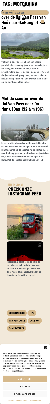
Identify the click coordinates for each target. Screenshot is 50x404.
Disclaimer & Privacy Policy (17, 400)
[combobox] (25, 12)
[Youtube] (23, 19)
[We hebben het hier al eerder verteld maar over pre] (25, 222)
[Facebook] (19, 19)
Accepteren (25, 378)
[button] (45, 347)
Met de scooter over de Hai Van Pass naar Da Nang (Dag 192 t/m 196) (22, 103)
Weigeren (25, 386)
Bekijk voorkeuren (25, 394)
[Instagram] (19, 23)
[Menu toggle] (42, 21)
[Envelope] (23, 23)
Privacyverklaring (34, 400)
